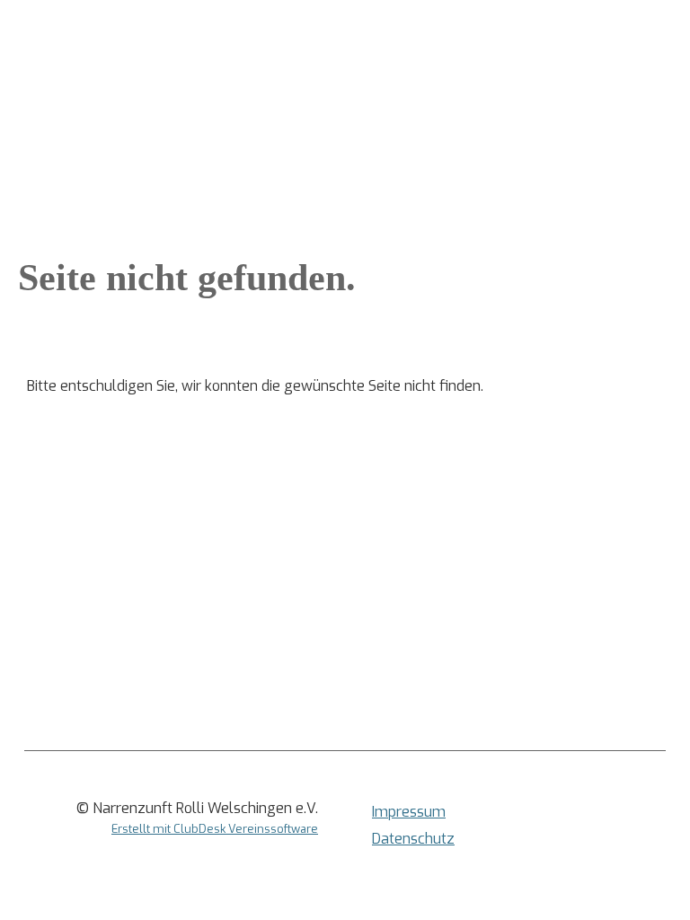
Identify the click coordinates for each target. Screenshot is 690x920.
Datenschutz (413, 838)
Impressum (409, 811)
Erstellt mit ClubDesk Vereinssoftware (214, 828)
